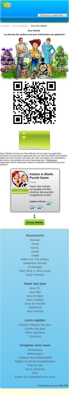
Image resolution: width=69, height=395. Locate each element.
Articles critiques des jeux (35, 324)
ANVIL (35, 247)
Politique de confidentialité (35, 357)
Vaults (35, 255)
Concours (35, 336)
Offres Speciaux (35, 332)
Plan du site (35, 365)
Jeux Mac (35, 292)
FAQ (35, 373)
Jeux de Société (35, 303)
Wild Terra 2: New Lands (35, 270)
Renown (35, 240)
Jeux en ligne (34, 296)
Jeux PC (35, 288)
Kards (35, 251)
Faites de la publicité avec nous (35, 376)
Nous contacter (35, 369)
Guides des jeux (35, 328)
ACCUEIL (5, 26)
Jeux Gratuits (34, 299)
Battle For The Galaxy (35, 259)
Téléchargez (51, 160)
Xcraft (35, 244)
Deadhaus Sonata (35, 263)
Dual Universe (35, 274)
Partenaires (35, 349)
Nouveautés (35, 235)
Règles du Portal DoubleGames (35, 361)
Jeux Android (35, 311)
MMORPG (35, 307)
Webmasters (35, 353)
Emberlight (35, 267)
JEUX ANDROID (20, 26)
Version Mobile (34, 222)
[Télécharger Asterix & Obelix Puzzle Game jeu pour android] (20, 179)
